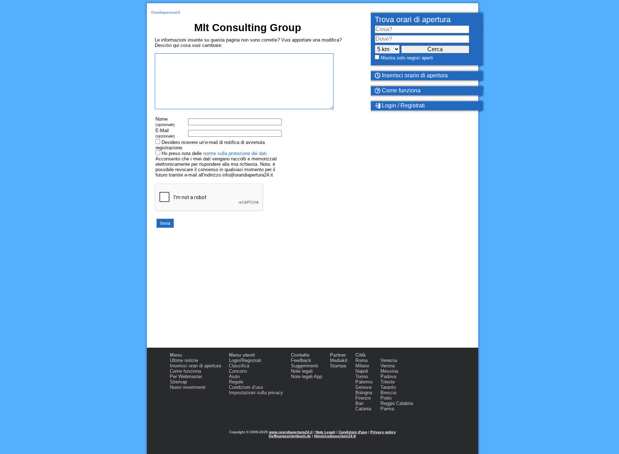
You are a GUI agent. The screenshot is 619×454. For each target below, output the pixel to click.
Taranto (388, 387)
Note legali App (306, 376)
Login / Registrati (402, 105)
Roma (361, 360)
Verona (387, 365)
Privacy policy (383, 432)
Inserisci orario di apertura (414, 75)
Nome (165, 121)
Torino (361, 376)
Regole (236, 382)
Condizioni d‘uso (246, 387)
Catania (363, 408)
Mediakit (338, 360)
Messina (389, 371)
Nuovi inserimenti (188, 387)
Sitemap (178, 382)
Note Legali (325, 432)
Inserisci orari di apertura (195, 365)
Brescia (388, 392)
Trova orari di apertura (413, 19)
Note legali (302, 371)
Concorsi (238, 371)
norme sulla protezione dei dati (235, 153)
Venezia (388, 360)
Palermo (364, 382)
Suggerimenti (304, 365)
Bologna (363, 392)
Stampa (338, 365)
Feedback (301, 360)
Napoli (361, 371)
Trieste (387, 382)
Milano (362, 365)
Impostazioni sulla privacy (256, 392)
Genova (363, 387)
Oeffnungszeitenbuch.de (290, 436)
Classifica (239, 365)
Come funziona (400, 90)
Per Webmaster (186, 376)
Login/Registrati (245, 360)
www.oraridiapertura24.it (290, 432)
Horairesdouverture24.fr (335, 436)
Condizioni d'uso (353, 432)
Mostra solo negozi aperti (407, 58)
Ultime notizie (184, 360)
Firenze (363, 398)
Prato (386, 398)
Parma (387, 408)
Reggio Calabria (396, 403)
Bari (359, 403)
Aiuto (234, 376)
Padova (388, 376)
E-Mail (165, 133)
